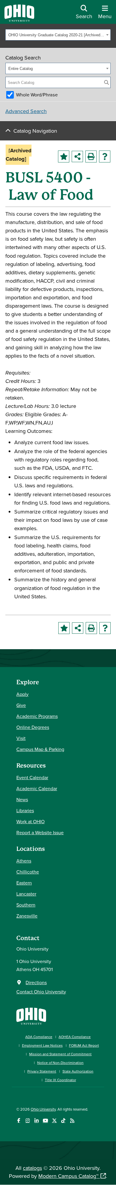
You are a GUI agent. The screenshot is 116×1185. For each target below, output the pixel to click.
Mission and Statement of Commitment (60, 1053)
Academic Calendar (36, 788)
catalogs (32, 1168)
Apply (22, 694)
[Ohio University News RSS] (72, 1120)
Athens (23, 860)
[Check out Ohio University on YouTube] (45, 1120)
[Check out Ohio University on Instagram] (27, 1120)
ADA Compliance (38, 1036)
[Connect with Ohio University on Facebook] (18, 1120)
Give (21, 705)
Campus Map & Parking (40, 749)
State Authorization (77, 1071)
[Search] (106, 82)
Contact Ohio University (41, 991)
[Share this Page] (77, 156)
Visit (21, 738)
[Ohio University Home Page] (31, 1015)
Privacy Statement (41, 1071)
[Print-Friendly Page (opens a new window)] (91, 156)
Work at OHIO (30, 821)
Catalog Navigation (35, 130)
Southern (25, 904)
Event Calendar (32, 777)
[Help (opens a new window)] (104, 156)
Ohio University (43, 1109)
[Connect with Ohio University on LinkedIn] (36, 1120)
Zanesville (26, 915)
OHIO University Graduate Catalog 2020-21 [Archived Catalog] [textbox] (56, 35)
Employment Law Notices (42, 1045)
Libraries (25, 810)
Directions (36, 982)
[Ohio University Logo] (19, 20)
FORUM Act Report (84, 1045)
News (22, 799)
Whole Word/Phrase (37, 94)
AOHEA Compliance (75, 1036)
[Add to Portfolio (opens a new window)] (63, 156)
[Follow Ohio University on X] (54, 1120)
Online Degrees (32, 727)
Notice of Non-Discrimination (60, 1062)
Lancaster (26, 893)
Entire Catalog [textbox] (20, 68)
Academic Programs (37, 716)
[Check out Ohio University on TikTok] (63, 1120)
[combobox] (58, 34)
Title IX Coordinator (60, 1079)
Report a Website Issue (40, 832)
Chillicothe (27, 871)
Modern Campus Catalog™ (68, 1176)
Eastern (24, 882)
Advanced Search (26, 111)
